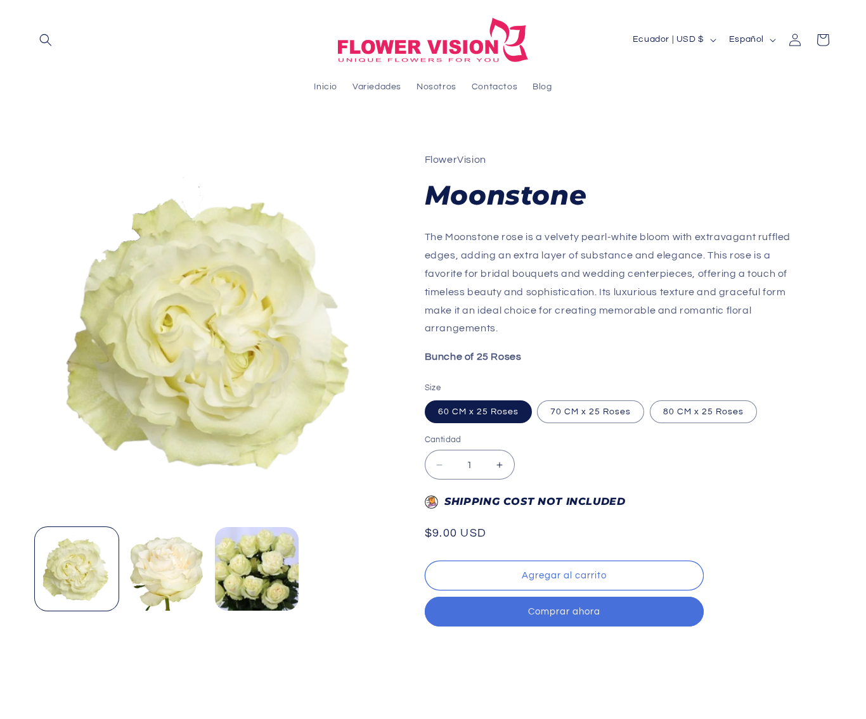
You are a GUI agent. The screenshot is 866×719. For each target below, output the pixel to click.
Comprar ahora (564, 611)
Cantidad (443, 439)
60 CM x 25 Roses (478, 411)
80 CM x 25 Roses (703, 411)
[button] (46, 40)
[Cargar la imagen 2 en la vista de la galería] (167, 569)
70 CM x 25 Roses (590, 411)
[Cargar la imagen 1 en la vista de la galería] (77, 569)
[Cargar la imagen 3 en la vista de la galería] (257, 569)
